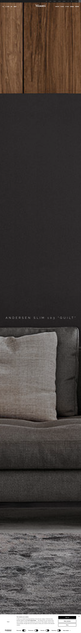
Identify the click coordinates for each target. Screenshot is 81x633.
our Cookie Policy (32, 620)
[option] (40, 318)
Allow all (67, 617)
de (4, 1)
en (1, 1)
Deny (67, 624)
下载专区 (54, 1)
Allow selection (67, 621)
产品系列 (62, 6)
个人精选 (76, 1)
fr (6, 1)
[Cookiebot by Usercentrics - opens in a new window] (8, 630)
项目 (11, 6)
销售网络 (77, 6)
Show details (66, 630)
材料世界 (57, 6)
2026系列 (7, 6)
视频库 (15, 6)
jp (11, 1)
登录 (46, 1)
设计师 (50, 1)
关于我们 (67, 6)
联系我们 (64, 1)
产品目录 (59, 1)
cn (10, 1)
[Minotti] (40, 6)
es (8, 1)
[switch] (36, 630)
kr (13, 1)
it (3, 1)
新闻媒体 (72, 6)
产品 (3, 6)
